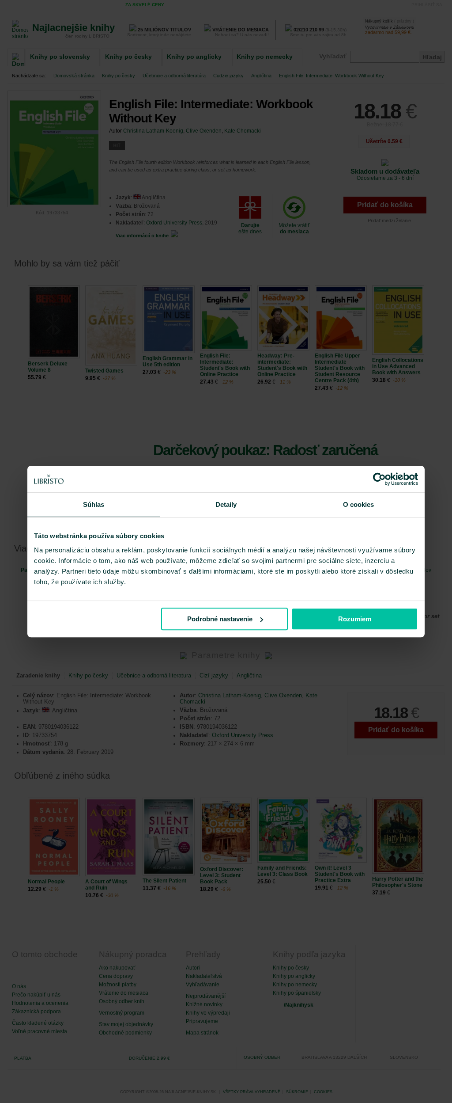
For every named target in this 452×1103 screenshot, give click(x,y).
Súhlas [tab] (94, 504)
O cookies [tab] (358, 504)
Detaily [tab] (226, 504)
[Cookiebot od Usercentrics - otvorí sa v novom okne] (379, 479)
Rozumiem (354, 619)
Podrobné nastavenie (219, 619)
